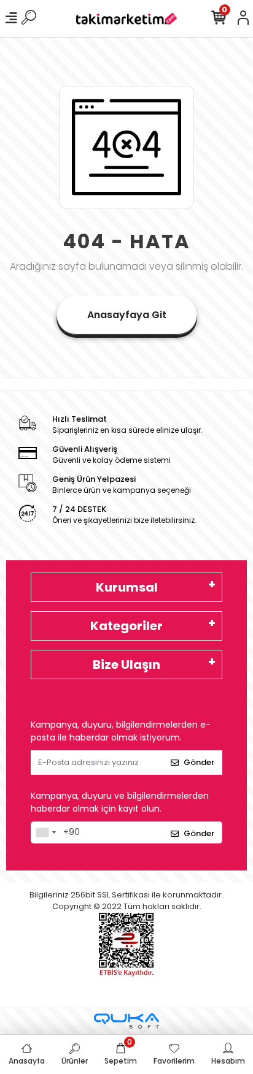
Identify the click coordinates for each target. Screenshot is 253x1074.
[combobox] (45, 832)
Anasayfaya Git (126, 315)
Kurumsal (127, 587)
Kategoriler (126, 625)
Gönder (199, 762)
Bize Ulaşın (126, 664)
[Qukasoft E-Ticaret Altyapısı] (126, 1021)
